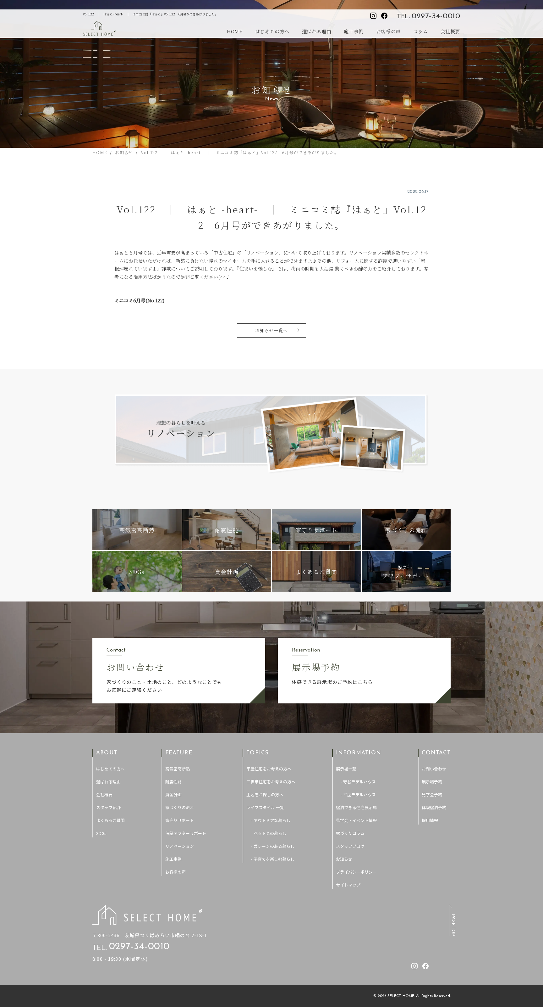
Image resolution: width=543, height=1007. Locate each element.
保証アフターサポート (185, 833)
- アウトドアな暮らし (270, 820)
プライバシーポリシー (356, 872)
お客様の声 (388, 31)
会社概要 (450, 31)
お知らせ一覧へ (271, 330)
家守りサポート (179, 820)
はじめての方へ (272, 31)
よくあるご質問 (110, 820)
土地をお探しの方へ (264, 794)
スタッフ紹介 (108, 807)
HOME (234, 31)
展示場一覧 (346, 769)
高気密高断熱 (177, 769)
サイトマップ (348, 885)
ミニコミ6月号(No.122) (139, 300)
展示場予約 (432, 782)
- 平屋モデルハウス (358, 794)
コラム (420, 31)
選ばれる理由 (317, 31)
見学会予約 (432, 794)
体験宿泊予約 (434, 807)
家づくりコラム (350, 833)
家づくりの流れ (179, 807)
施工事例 (353, 31)
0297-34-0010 (436, 16)
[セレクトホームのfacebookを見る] (384, 16)
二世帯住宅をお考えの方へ (270, 782)
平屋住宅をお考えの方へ (268, 769)
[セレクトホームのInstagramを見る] (373, 16)
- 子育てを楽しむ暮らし (272, 859)
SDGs (101, 833)
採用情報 (430, 820)
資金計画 (173, 794)
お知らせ (344, 859)
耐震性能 (173, 782)
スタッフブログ (350, 846)
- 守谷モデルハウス (358, 782)
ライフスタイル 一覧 (265, 807)
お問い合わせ (434, 769)
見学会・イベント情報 (356, 820)
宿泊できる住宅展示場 (356, 807)
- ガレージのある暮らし (272, 846)
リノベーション (179, 846)
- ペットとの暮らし (268, 833)
